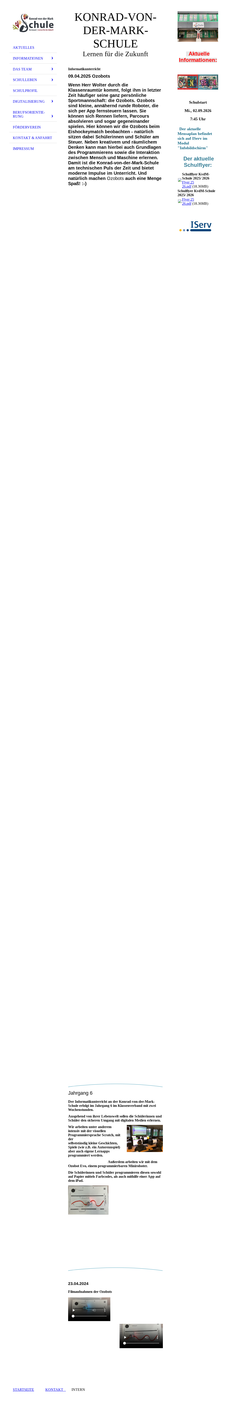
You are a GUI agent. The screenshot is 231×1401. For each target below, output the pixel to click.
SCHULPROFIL (25, 91)
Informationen (28, 58)
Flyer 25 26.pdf (188, 184)
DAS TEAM (22, 69)
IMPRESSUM (23, 149)
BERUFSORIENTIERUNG (29, 114)
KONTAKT (55, 1390)
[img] (33, 23)
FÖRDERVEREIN (27, 127)
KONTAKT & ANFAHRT (32, 138)
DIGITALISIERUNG (29, 101)
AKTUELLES (23, 47)
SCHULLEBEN (25, 80)
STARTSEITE (23, 1390)
